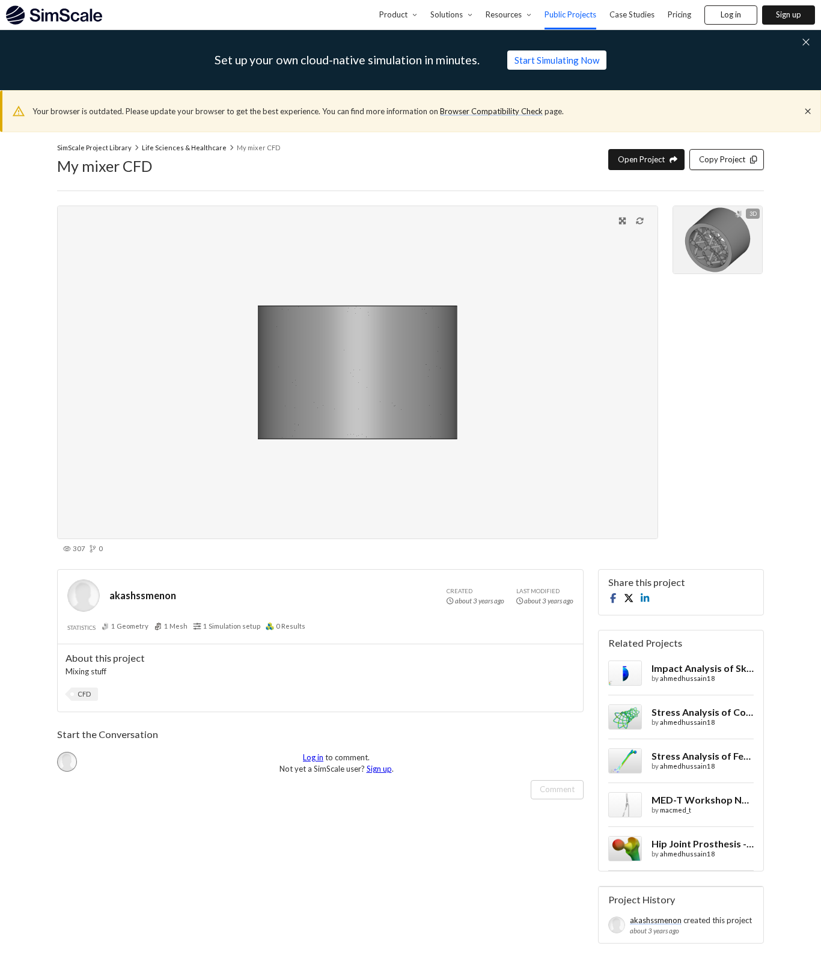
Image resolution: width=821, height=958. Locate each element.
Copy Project (722, 159)
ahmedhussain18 (687, 678)
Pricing (679, 14)
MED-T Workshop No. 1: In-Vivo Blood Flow (703, 799)
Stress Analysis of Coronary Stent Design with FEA (703, 712)
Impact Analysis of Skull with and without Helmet (703, 668)
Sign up (788, 14)
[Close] (808, 111)
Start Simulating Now (556, 60)
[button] (84, 694)
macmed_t (675, 810)
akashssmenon (142, 595)
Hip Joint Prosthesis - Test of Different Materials (703, 843)
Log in (731, 14)
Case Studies (632, 14)
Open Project (641, 159)
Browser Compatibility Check (491, 111)
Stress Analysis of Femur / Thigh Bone (703, 755)
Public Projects (570, 14)
